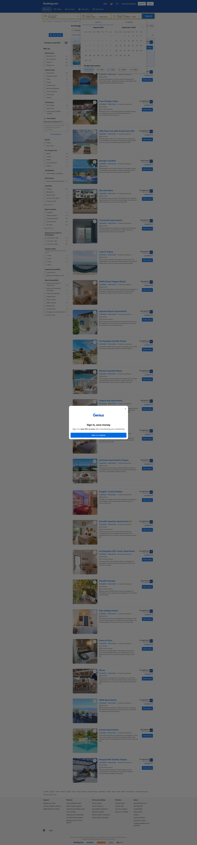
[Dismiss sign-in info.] (125, 409)
